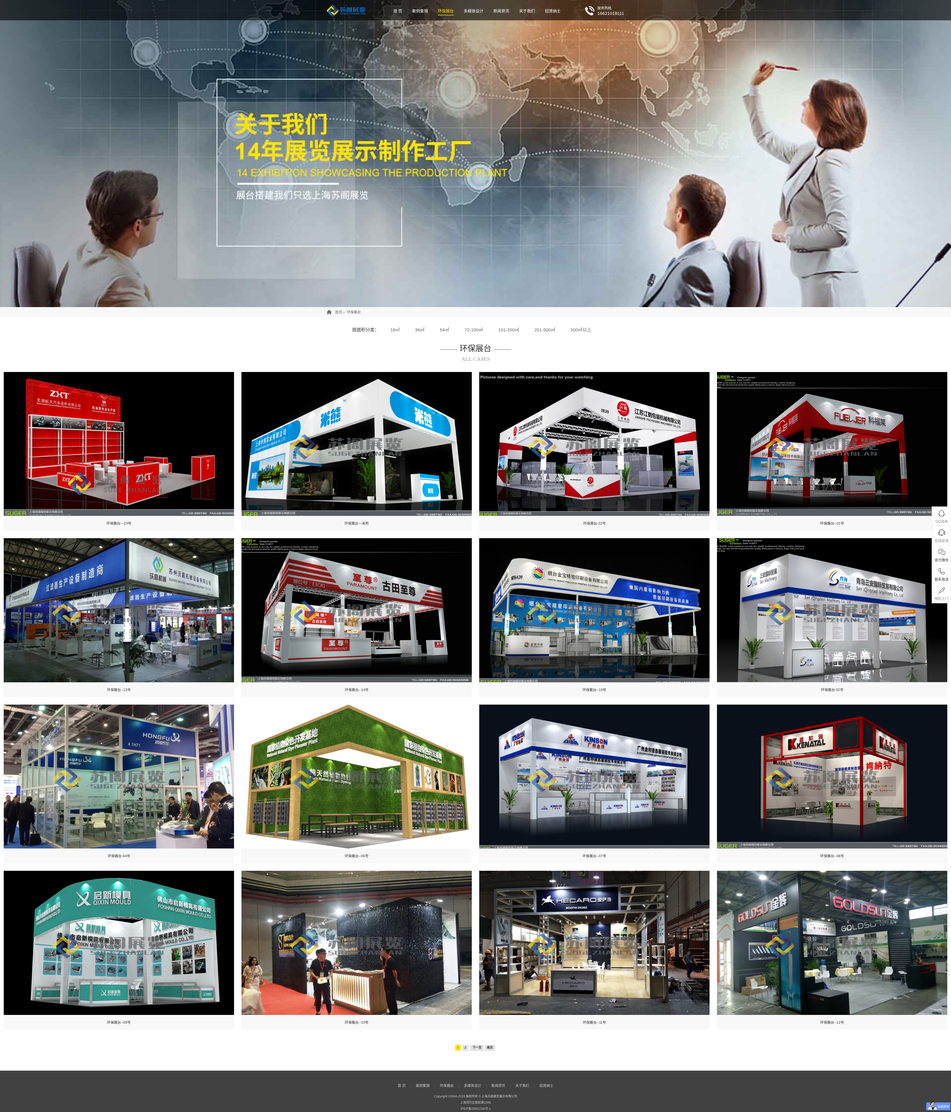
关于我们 (527, 11)
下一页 (477, 1047)
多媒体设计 (473, 11)
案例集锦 (420, 11)
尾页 (490, 1047)
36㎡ (419, 329)
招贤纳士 (553, 11)
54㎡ (444, 329)
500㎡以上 (581, 329)
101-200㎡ (508, 329)
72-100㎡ (474, 329)
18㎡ (395, 329)
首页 (338, 312)
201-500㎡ (544, 329)
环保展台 (446, 11)
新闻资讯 (501, 11)
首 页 (397, 11)
